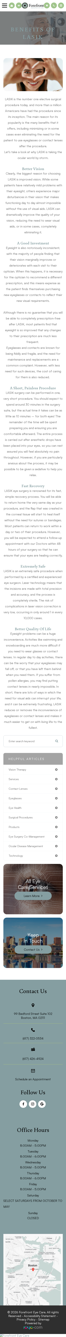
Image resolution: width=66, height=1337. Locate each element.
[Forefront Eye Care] (33, 1335)
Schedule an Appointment (33, 1079)
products (14, 827)
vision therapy (17, 769)
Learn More (32, 896)
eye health (15, 808)
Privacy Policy (26, 1319)
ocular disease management (26, 846)
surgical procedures (21, 817)
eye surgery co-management (27, 836)
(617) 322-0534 (33, 1038)
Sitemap (43, 1319)
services (14, 779)
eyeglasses (15, 798)
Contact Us (32, 949)
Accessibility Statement (40, 1316)
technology (16, 855)
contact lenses (18, 788)
